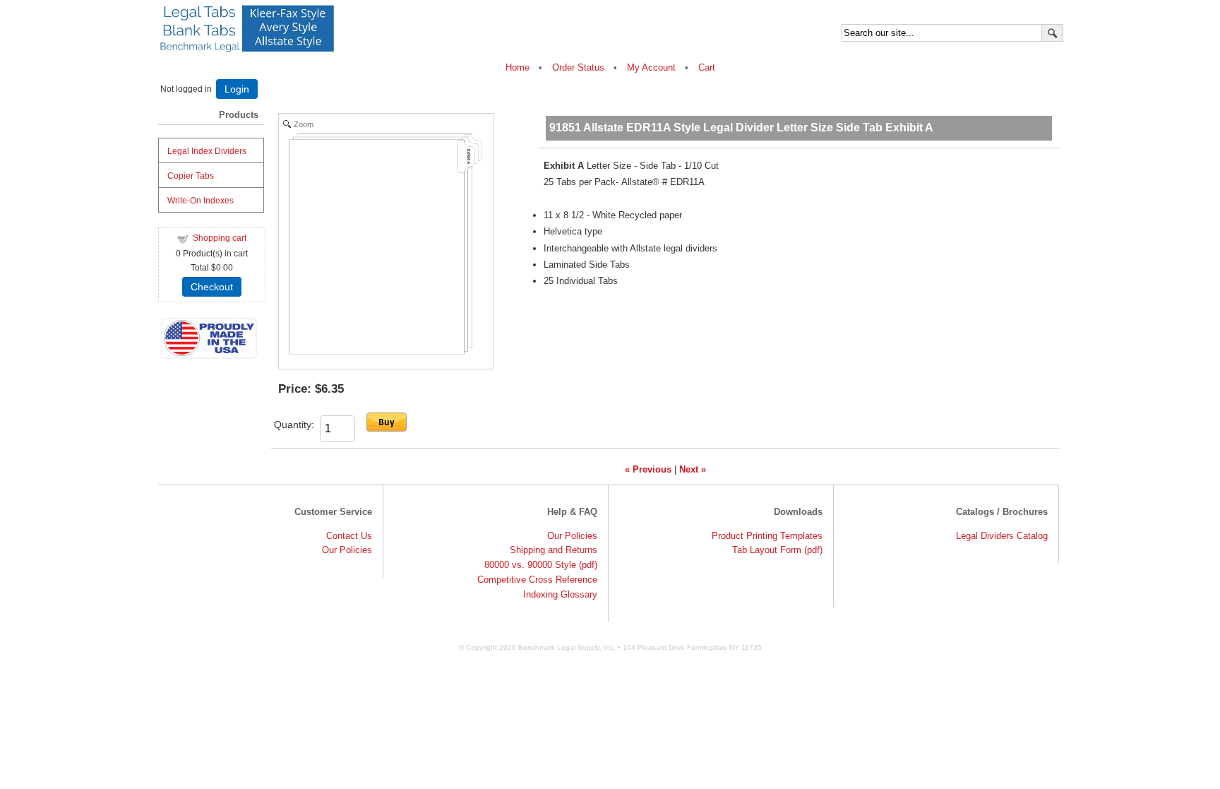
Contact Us (349, 535)
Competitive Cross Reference (537, 579)
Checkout (212, 286)
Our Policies (347, 550)
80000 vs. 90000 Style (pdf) (540, 564)
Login (237, 89)
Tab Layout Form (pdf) (777, 550)
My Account (651, 67)
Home (519, 67)
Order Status (578, 67)
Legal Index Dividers (206, 151)
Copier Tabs (190, 176)
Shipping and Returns (553, 550)
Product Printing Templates (767, 535)
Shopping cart (219, 238)
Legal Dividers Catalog (1002, 535)
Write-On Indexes (200, 201)
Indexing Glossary (560, 594)
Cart (706, 67)
